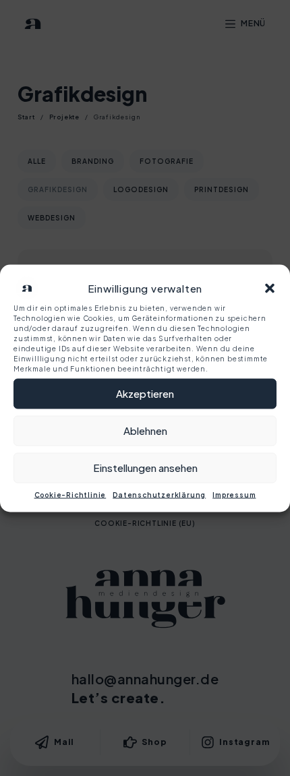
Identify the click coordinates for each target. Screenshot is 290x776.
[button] (270, 288)
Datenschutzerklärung (159, 494)
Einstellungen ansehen (145, 467)
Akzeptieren (145, 393)
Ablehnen (145, 430)
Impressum (234, 494)
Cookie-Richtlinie (70, 494)
